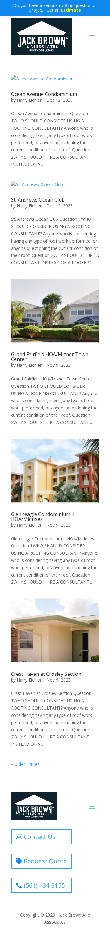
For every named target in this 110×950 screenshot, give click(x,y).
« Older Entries (25, 764)
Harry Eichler (29, 100)
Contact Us (39, 837)
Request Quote (45, 861)
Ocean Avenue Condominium (44, 94)
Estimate (71, 10)
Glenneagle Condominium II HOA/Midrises (43, 516)
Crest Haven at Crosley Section (46, 674)
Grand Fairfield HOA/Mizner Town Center (49, 357)
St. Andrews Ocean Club (38, 199)
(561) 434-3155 (44, 885)
